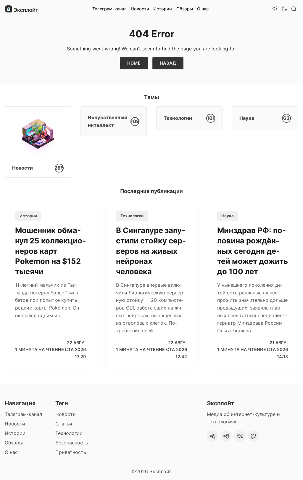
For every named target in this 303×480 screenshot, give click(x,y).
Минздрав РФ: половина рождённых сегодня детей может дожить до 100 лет (252, 251)
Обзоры (184, 8)
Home (134, 63)
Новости (140, 8)
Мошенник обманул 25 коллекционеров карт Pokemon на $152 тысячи (50, 251)
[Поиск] (293, 8)
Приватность (70, 452)
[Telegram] (212, 436)
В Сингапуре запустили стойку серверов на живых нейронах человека (151, 251)
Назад (168, 63)
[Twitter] (253, 436)
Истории (162, 8)
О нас (203, 8)
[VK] (239, 436)
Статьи (63, 424)
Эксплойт (160, 471)
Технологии (132, 215)
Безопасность (71, 443)
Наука (227, 215)
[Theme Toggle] (284, 8)
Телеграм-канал (109, 8)
